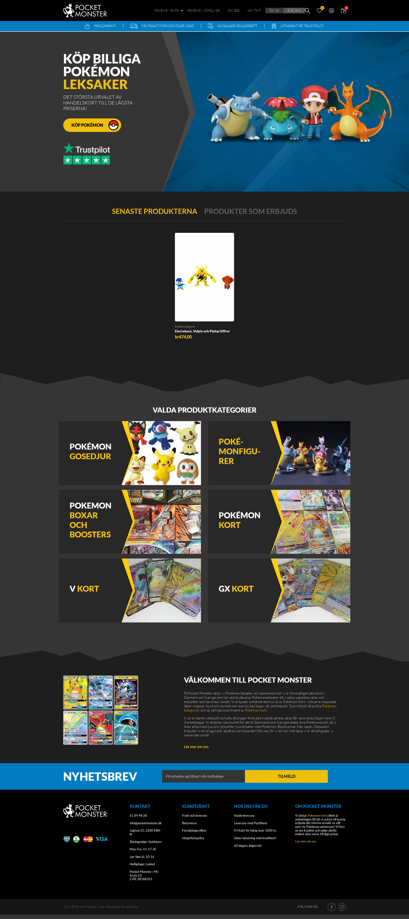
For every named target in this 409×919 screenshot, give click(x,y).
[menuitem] (274, 11)
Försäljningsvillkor (194, 830)
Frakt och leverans (194, 815)
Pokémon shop (166, 10)
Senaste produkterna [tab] (154, 211)
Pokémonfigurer (185, 326)
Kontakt (254, 10)
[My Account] (331, 10)
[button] (182, 316)
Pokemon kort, (317, 815)
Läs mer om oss (305, 841)
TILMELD (286, 776)
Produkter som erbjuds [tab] (250, 211)
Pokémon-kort (256, 710)
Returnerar (189, 823)
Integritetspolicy (193, 838)
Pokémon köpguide (203, 10)
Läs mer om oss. (196, 746)
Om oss (233, 10)
